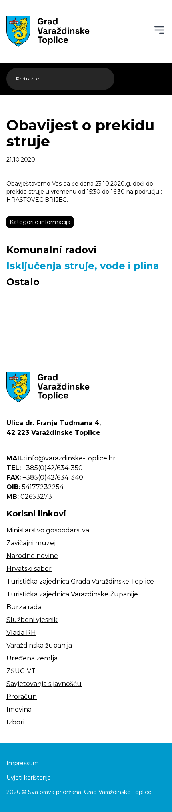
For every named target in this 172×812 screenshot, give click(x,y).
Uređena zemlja (32, 658)
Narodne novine (32, 556)
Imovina (19, 709)
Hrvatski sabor (29, 568)
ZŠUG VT (21, 671)
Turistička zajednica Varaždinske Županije (72, 594)
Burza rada (24, 607)
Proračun (21, 696)
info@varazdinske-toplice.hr (61, 458)
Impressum (22, 763)
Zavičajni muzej (31, 543)
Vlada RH (21, 632)
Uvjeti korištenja (28, 777)
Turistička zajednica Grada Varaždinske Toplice (80, 581)
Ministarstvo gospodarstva (47, 530)
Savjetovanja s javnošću (44, 684)
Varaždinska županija (39, 645)
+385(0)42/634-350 (44, 468)
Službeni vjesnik (32, 620)
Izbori (15, 722)
